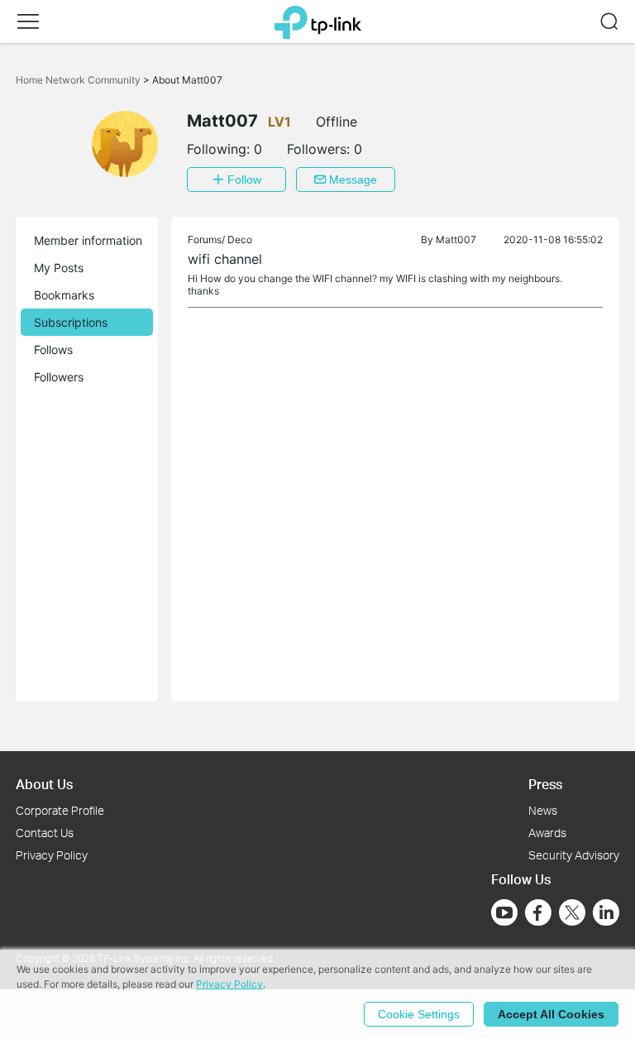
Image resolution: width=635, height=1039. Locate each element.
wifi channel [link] (225, 259)
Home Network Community (79, 80)
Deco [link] (239, 239)
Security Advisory (573, 855)
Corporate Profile (60, 810)
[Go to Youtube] (504, 912)
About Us (44, 783)
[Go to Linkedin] (606, 912)
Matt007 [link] (456, 239)
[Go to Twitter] (572, 914)
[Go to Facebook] (538, 912)
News (542, 810)
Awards (547, 833)
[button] (28, 21)
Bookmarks (64, 295)
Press (545, 783)
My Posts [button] (59, 268)
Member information (88, 240)
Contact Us (45, 833)
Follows (53, 349)
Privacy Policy (52, 855)
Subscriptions (70, 322)
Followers (59, 377)
